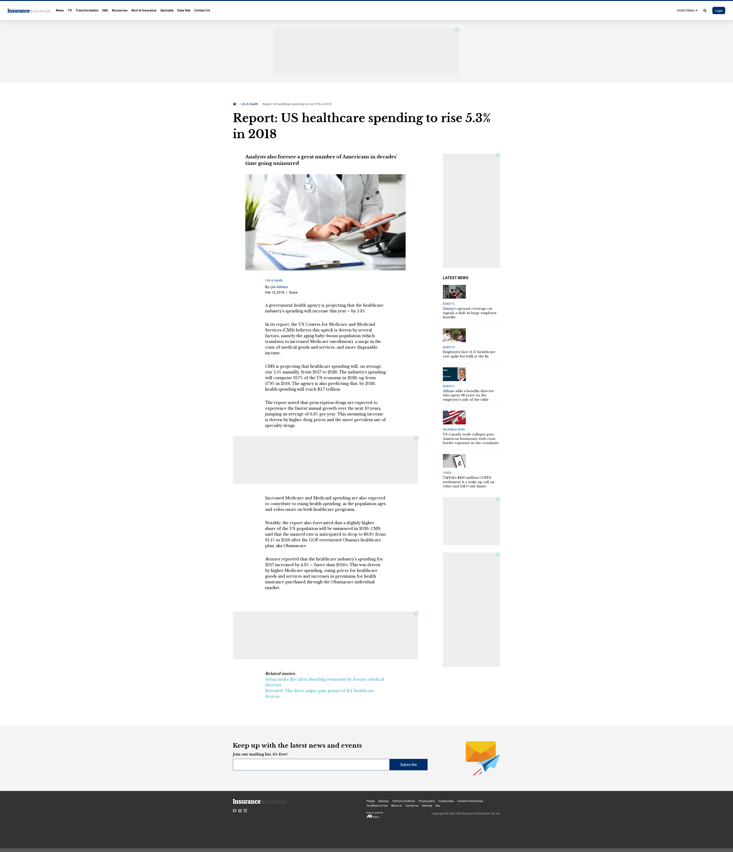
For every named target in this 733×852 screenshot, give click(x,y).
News (60, 10)
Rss (438, 805)
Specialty (167, 10)
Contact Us (202, 10)
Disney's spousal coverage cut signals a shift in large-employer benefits (470, 313)
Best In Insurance (144, 10)
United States (686, 10)
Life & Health (249, 104)
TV (70, 10)
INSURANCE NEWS (454, 429)
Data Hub (183, 10)
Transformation (87, 10)
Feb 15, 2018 (274, 292)
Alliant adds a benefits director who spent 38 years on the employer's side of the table (468, 395)
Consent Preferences (470, 801)
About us (396, 805)
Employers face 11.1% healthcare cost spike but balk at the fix (469, 354)
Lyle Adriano (279, 287)
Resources (120, 10)
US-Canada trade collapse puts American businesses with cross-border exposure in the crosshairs (471, 438)
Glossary (383, 801)
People (370, 801)
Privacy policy (427, 801)
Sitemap (427, 805)
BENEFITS (449, 303)
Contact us (411, 805)
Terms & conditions (403, 801)
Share (293, 292)
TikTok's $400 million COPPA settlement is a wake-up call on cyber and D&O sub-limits (468, 482)
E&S (105, 10)
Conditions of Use (377, 805)
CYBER (447, 472)
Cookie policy (446, 801)
